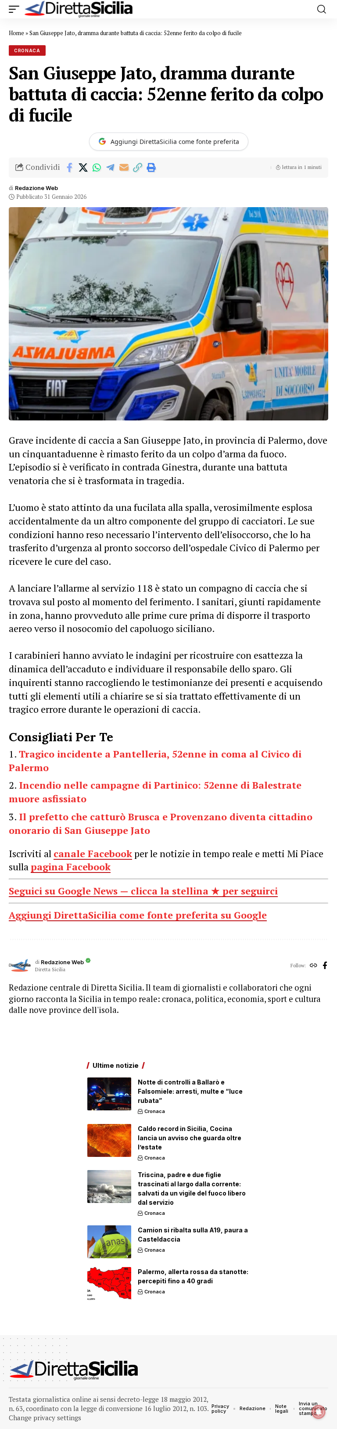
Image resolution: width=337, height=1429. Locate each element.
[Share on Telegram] (110, 168)
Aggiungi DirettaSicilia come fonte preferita (175, 141)
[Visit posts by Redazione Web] (20, 966)
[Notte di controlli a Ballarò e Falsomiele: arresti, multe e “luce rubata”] (109, 1093)
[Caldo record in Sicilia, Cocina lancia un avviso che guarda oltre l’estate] (109, 1140)
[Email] (124, 168)
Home (16, 33)
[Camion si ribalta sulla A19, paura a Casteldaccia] (109, 1241)
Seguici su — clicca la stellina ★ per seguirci (143, 890)
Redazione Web (36, 188)
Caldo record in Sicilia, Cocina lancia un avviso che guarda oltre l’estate (189, 1138)
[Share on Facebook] (69, 168)
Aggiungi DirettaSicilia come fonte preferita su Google (138, 914)
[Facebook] (325, 966)
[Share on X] (83, 168)
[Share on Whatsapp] (96, 168)
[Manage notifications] (319, 1412)
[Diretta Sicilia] (79, 9)
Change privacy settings (45, 1417)
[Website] (313, 966)
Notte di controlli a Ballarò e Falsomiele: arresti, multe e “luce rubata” (190, 1091)
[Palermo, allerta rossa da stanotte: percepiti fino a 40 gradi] (109, 1283)
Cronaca (27, 50)
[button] (16, 9)
